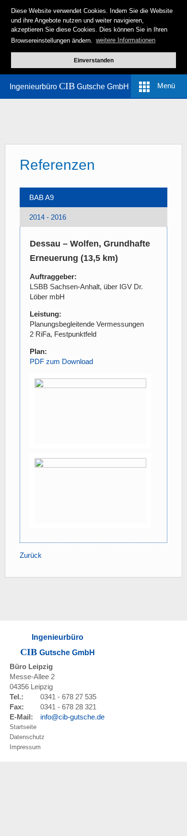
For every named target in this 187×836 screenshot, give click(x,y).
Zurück (31, 555)
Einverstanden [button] (94, 60)
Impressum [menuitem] (25, 747)
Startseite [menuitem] (23, 726)
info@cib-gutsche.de (72, 717)
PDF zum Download (61, 361)
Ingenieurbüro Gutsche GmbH (69, 86)
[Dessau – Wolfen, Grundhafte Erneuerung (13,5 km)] (90, 410)
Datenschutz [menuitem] (27, 737)
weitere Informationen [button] (125, 40)
